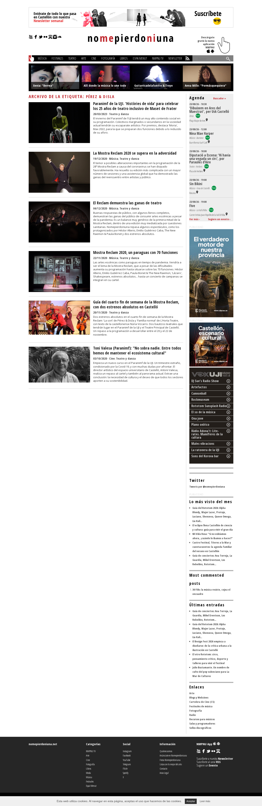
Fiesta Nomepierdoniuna (170, 760)
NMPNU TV (157, 58)
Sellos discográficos (200, 728)
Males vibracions (202, 443)
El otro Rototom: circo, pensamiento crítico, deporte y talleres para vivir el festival (210, 658)
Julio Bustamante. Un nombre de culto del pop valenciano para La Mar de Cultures (210, 672)
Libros (124, 58)
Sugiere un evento (218, 219)
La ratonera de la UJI (205, 450)
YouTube (126, 760)
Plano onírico (200, 424)
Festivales (57, 58)
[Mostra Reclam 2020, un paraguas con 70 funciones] (59, 291)
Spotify (125, 773)
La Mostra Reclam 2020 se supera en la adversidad (134, 153)
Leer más (205, 801)
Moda (88, 773)
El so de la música (203, 412)
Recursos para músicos (202, 719)
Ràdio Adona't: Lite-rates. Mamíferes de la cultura (207, 434)
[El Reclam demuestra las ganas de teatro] (59, 241)
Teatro (72, 58)
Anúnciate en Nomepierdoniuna (173, 755)
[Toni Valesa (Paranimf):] (59, 381)
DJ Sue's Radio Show (205, 381)
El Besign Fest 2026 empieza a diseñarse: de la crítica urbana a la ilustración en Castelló (212, 646)
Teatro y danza (119, 114)
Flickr (125, 768)
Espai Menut (140, 58)
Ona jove (197, 418)
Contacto (163, 768)
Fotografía (108, 58)
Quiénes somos (166, 751)
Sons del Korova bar (205, 456)
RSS (218, 762)
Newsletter (175, 58)
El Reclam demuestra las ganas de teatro (127, 203)
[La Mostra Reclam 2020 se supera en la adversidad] (59, 191)
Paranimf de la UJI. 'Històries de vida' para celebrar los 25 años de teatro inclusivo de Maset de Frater (135, 106)
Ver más (193, 219)
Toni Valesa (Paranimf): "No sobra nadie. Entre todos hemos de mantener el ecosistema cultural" (137, 350)
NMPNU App (204, 744)
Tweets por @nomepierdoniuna (207, 486)
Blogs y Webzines (198, 697)
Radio (192, 715)
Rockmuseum (200, 399)
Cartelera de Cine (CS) (202, 702)
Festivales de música (200, 706)
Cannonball (198, 393)
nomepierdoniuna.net (43, 744)
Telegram (127, 764)
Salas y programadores (202, 723)
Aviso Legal (164, 773)
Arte (83, 58)
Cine (93, 58)
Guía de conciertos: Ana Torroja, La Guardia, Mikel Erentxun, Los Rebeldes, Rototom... (212, 560)
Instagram (127, 751)
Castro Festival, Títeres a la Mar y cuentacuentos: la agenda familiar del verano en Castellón (212, 547)
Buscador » (219, 98)
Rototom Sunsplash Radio (209, 406)
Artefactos (199, 387)
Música (42, 58)
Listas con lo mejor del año (171, 764)
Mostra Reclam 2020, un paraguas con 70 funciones (135, 252)
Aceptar (190, 801)
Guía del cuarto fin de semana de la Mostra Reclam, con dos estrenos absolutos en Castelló (136, 304)
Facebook (127, 755)
